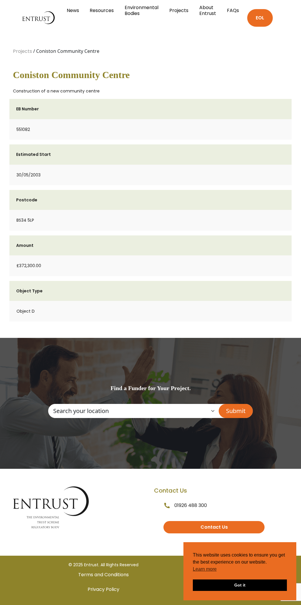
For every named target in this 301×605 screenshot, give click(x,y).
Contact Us (214, 527)
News (73, 10)
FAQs (233, 10)
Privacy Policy (103, 589)
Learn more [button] (205, 569)
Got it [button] (239, 585)
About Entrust (207, 10)
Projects (178, 10)
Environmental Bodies (141, 10)
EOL (260, 17)
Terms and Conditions (103, 574)
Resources (102, 10)
